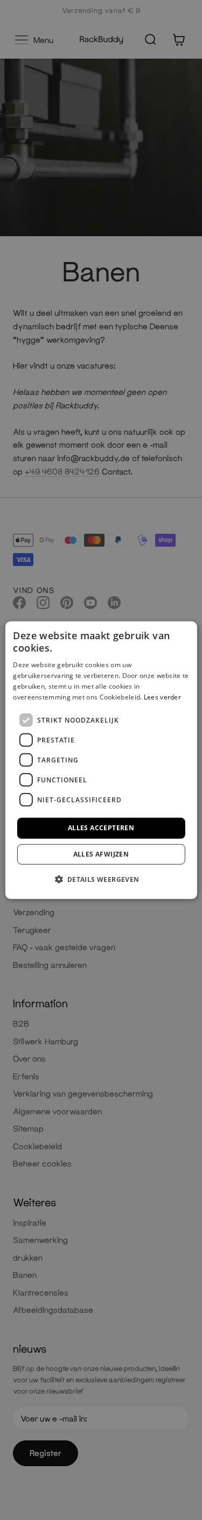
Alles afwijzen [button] (101, 854)
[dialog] (101, 760)
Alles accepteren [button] (101, 827)
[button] (100, 879)
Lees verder (162, 696)
